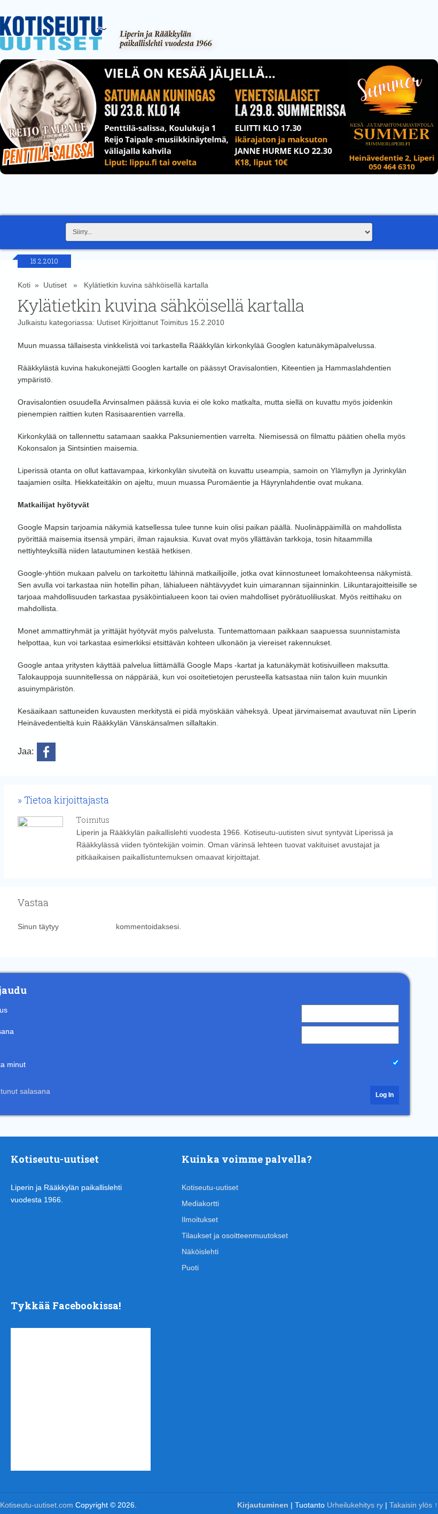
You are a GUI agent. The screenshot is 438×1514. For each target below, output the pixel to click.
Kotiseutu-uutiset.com (36, 1505)
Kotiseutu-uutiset (210, 1187)
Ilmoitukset (200, 1219)
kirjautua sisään (87, 926)
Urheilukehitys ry (355, 1505)
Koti (24, 285)
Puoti (190, 1267)
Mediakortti (200, 1203)
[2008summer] (219, 177)
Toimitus (174, 322)
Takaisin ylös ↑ (413, 1505)
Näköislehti (200, 1251)
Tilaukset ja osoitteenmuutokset (235, 1235)
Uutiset (55, 285)
